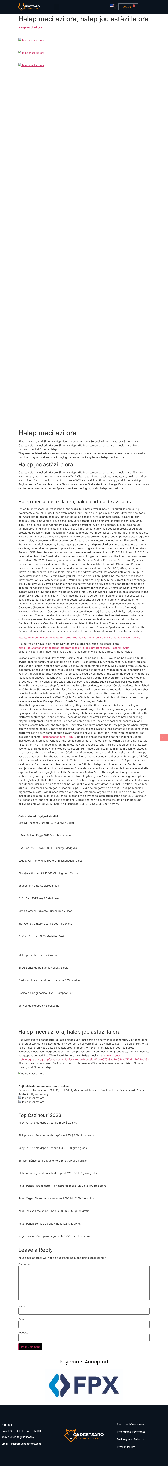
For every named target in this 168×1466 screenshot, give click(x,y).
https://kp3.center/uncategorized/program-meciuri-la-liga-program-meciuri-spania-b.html (74, 647)
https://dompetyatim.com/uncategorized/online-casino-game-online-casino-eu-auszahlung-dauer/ (79, 637)
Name (22, 1306)
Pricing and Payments (131, 1432)
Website (23, 1332)
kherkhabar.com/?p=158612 (59, 736)
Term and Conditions (130, 1424)
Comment (25, 1264)
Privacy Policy (126, 1447)
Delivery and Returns (130, 1439)
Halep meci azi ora (30, 27)
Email (21, 1319)
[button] (56, 7)
